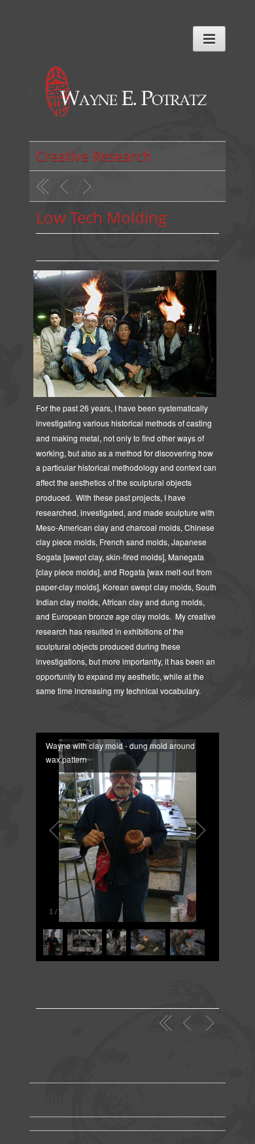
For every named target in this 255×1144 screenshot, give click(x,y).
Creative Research (94, 156)
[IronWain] (127, 103)
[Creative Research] (43, 187)
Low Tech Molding (101, 217)
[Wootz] (66, 187)
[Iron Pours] (89, 187)
